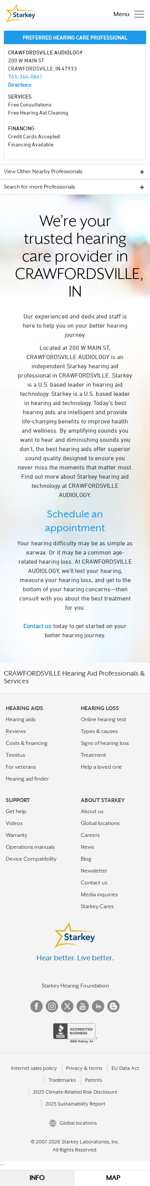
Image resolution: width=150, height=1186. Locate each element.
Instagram (52, 1006)
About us (92, 811)
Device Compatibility (31, 859)
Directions (20, 84)
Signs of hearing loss (105, 743)
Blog (86, 859)
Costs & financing (27, 743)
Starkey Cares (97, 906)
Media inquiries (99, 894)
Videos (14, 823)
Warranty (16, 835)
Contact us (37, 625)
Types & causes (99, 731)
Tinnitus (15, 755)
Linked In (98, 1006)
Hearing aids (20, 719)
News (87, 847)
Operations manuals (30, 847)
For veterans (21, 767)
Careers (90, 835)
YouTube (83, 1006)
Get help (16, 811)
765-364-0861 (25, 76)
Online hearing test (103, 719)
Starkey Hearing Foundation (75, 986)
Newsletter (94, 871)
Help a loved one (101, 767)
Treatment (93, 755)
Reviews (16, 731)
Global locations (100, 823)
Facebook (36, 1006)
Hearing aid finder (27, 779)
